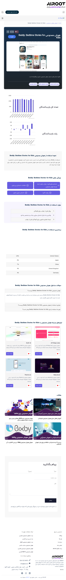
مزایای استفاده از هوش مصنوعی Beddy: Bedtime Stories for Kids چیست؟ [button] (39, 305)
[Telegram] (22, 573)
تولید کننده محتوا (54, 84)
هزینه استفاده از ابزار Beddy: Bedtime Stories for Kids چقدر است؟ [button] (41, 309)
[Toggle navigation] (12, 18)
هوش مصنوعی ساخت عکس (26, 545)
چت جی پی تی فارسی (27, 539)
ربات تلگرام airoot (57, 548)
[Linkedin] (30, 573)
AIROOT (28, 577)
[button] (63, 12)
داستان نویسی (33, 84)
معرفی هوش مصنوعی (52, 23)
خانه (60, 23)
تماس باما (59, 545)
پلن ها (60, 539)
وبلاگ (60, 536)
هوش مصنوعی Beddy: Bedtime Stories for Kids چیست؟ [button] (44, 291)
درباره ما (60, 542)
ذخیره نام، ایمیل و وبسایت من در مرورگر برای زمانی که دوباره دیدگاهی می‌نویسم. (33, 506)
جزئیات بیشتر (38, 353)
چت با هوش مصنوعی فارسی (26, 536)
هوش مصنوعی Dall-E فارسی (26, 552)
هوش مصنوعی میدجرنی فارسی (25, 548)
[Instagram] (26, 573)
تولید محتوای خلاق (43, 84)
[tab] (33, 291)
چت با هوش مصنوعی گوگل (26, 542)
